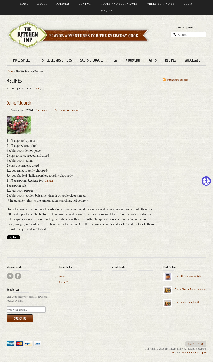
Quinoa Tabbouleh (19, 102)
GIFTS (153, 60)
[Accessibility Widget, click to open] (206, 181)
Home (24, 3)
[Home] (79, 43)
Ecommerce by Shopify (194, 352)
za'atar (49, 180)
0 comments (44, 110)
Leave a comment (66, 110)
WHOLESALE (192, 60)
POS (174, 352)
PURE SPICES (21, 60)
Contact (85, 3)
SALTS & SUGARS (91, 60)
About (42, 3)
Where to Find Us (161, 3)
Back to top (195, 344)
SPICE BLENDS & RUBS (57, 60)
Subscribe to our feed (177, 79)
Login (188, 3)
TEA (114, 60)
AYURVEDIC (133, 60)
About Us (64, 282)
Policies (63, 3)
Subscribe (20, 318)
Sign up (107, 11)
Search (62, 276)
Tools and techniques (119, 3)
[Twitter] (10, 276)
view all (36, 88)
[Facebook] (18, 276)
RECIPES (170, 60)
